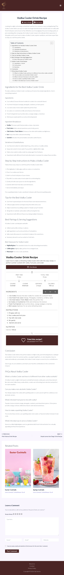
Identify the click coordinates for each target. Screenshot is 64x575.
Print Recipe (38, 22)
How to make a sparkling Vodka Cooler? (24, 78)
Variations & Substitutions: (21, 51)
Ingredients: (17, 47)
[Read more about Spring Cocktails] (46, 468)
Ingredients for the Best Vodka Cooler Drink (24, 45)
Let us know (31, 341)
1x (45, 292)
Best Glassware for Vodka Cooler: (23, 59)
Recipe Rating (8, 514)
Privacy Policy (32, 568)
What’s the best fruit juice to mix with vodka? (26, 77)
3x (55, 292)
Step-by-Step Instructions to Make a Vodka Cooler (26, 53)
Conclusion (15, 69)
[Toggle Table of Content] (51, 43)
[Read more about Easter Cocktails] (18, 468)
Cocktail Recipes (17, 492)
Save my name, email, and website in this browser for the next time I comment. (27, 546)
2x (50, 292)
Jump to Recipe (27, 22)
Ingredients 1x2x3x (19, 63)
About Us (32, 564)
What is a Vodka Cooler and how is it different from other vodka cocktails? (33, 73)
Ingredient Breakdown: (20, 49)
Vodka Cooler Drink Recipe (19, 61)
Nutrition (16, 67)
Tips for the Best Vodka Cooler (20, 55)
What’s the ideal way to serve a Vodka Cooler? (26, 80)
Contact (32, 566)
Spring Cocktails (38, 490)
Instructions (17, 65)
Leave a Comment (9, 492)
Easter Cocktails (10, 490)
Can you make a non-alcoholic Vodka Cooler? (26, 75)
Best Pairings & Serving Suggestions (22, 57)
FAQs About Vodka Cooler (19, 71)
